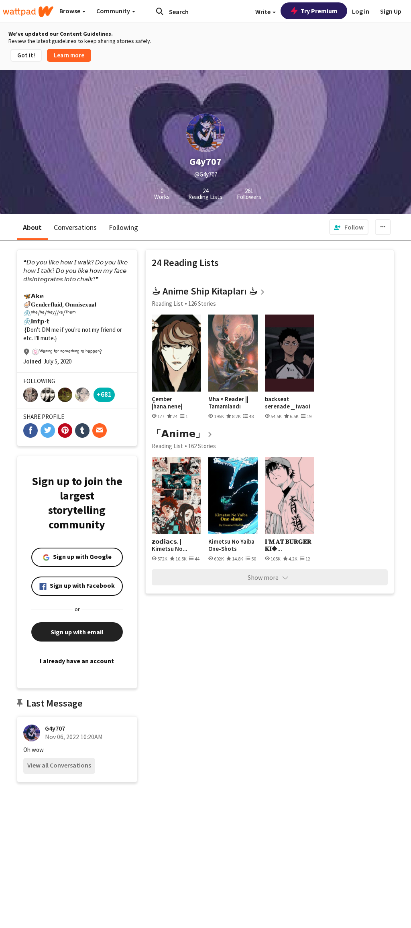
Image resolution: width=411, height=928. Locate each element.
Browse (70, 11)
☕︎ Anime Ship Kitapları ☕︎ (205, 291)
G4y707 (55, 728)
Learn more (69, 55)
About (32, 227)
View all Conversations (59, 765)
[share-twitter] (48, 430)
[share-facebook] (30, 430)
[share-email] (99, 430)
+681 (104, 394)
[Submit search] (159, 11)
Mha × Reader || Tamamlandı (228, 403)
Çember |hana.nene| (167, 403)
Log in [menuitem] (360, 11)
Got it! (26, 55)
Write (263, 12)
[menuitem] (348, 227)
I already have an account (77, 661)
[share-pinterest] (65, 430)
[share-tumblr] (82, 430)
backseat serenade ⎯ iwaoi (287, 403)
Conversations (75, 227)
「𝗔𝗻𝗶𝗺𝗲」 (178, 433)
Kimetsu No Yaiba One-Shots (231, 545)
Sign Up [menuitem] (390, 11)
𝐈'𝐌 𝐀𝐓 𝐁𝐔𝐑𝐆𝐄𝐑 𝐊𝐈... (288, 545)
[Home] (28, 11)
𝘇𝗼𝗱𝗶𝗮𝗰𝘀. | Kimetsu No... (169, 545)
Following (123, 227)
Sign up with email (77, 632)
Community (113, 11)
